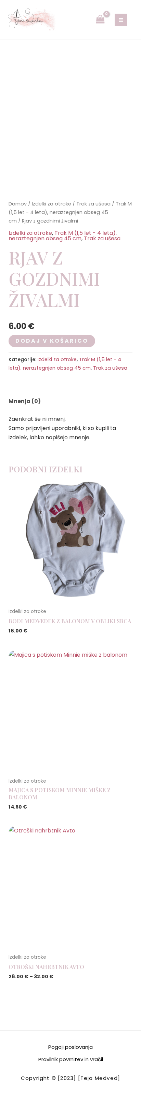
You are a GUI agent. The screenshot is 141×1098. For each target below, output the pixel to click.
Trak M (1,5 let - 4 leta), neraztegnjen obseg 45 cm (70, 212)
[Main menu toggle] (121, 20)
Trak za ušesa (93, 203)
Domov (18, 203)
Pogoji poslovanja (70, 1047)
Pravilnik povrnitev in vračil (70, 1059)
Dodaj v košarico (51, 341)
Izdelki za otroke (51, 203)
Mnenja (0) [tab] (25, 401)
